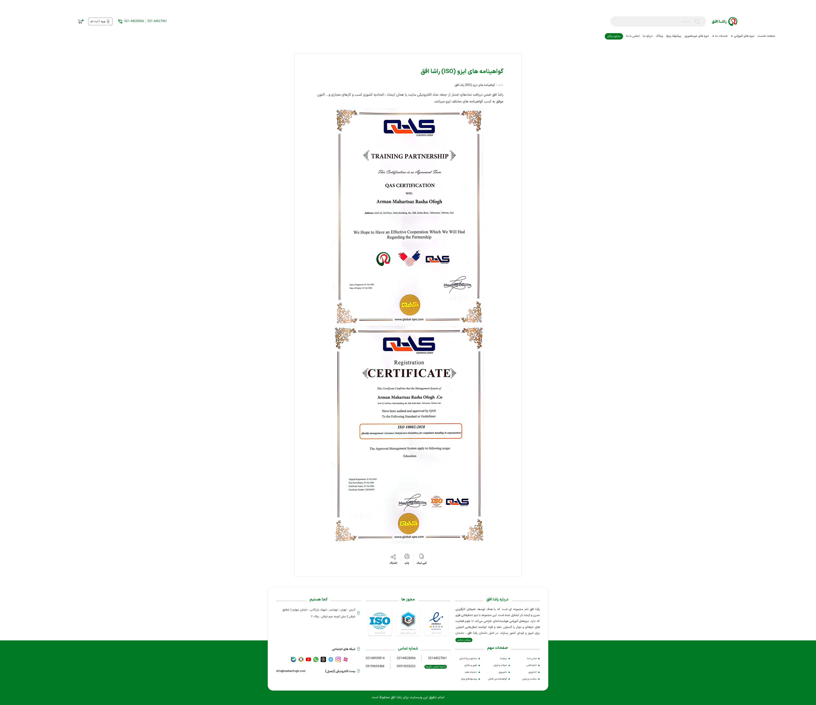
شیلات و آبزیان (500, 665)
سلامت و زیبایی (529, 679)
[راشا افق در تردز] (323, 659)
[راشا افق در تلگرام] (330, 659)
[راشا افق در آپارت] (345, 659)
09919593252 (406, 666)
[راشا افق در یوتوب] (308, 659)
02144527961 (437, 658)
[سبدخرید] (80, 21)
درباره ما (648, 36)
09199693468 (375, 666)
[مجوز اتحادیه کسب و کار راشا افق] (408, 621)
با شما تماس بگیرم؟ (435, 667)
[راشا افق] (724, 21)
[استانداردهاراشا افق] (380, 621)
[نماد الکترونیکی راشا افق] (436, 621)
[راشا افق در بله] (293, 659)
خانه (500, 85)
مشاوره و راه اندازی (468, 658)
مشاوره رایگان (613, 36)
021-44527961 (157, 21)
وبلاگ (659, 36)
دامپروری (503, 672)
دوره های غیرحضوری (696, 36)
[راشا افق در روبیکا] (301, 659)
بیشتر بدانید (463, 640)
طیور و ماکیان (470, 665)
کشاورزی (532, 672)
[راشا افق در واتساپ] (316, 659)
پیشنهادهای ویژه (469, 679)
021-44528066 (134, 21)
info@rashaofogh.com (290, 671)
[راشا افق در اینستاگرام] (338, 659)
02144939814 (375, 658)
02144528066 (406, 658)
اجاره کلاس (532, 665)
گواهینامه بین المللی (497, 679)
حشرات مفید (471, 672)
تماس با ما (633, 36)
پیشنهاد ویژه (673, 36)
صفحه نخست (766, 36)
